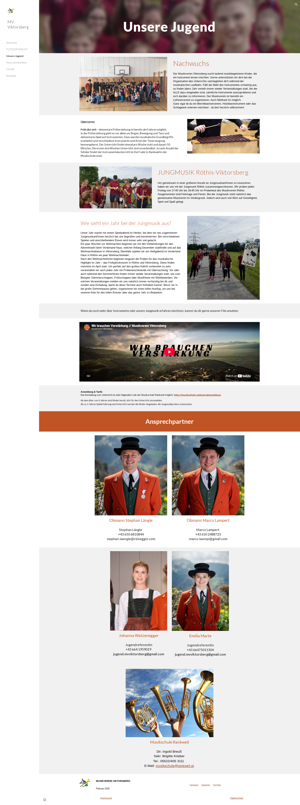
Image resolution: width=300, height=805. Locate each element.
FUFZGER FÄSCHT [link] (17, 49)
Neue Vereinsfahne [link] (16, 62)
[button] (296, 4)
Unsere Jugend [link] (14, 55)
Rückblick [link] (11, 75)
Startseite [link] (11, 42)
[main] (169, 26)
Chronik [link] (10, 69)
